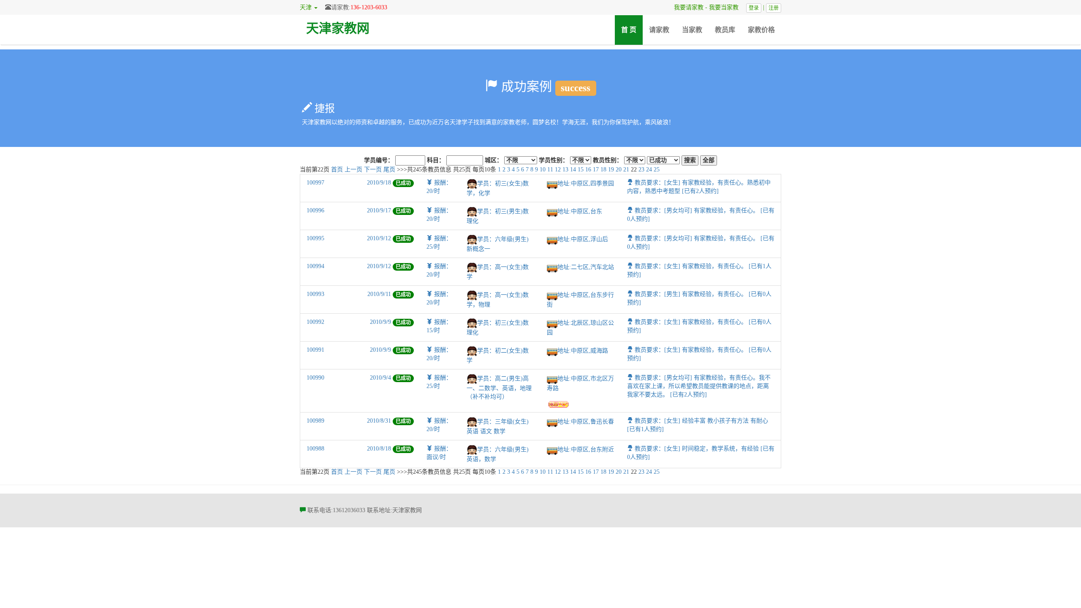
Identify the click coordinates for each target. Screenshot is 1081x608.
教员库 (725, 29)
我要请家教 (685, 7)
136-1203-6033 (368, 7)
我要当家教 (726, 7)
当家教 (692, 29)
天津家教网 (337, 28)
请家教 (659, 29)
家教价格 (761, 29)
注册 (774, 8)
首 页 (632, 29)
